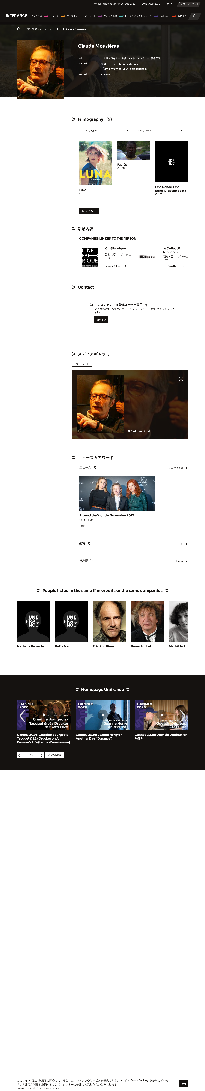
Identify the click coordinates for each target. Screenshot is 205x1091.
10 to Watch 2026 (151, 3)
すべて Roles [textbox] (144, 130)
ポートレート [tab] (82, 363)
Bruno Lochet (141, 646)
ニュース (54, 16)
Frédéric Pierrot (105, 646)
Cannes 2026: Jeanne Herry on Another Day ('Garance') (99, 736)
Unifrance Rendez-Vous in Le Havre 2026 (114, 3)
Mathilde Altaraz (181, 646)
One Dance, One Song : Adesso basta (170, 189)
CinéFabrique (130, 63)
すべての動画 (54, 755)
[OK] (183, 1083)
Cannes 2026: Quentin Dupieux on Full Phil (161, 736)
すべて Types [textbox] (90, 130)
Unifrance (165, 16)
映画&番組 (37, 16)
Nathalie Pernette (30, 646)
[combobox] (105, 130)
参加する (182, 16)
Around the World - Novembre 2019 (106, 515)
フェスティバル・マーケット (81, 16)
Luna (83, 190)
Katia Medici (64, 646)
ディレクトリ (110, 16)
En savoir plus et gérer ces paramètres (38, 1087)
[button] (181, 379)
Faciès (122, 165)
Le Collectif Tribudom (135, 68)
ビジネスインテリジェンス (138, 16)
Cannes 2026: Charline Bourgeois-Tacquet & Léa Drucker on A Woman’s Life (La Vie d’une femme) (43, 738)
